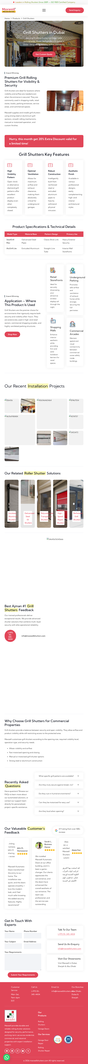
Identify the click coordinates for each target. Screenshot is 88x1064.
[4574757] (76, 422)
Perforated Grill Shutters (77, 516)
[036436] (12, 406)
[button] (44, 10)
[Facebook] (7, 1051)
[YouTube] (23, 1051)
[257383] (12, 454)
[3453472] (76, 438)
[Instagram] (17, 1051)
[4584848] (44, 438)
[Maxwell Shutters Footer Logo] (10, 1016)
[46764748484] (20, 430)
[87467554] (76, 406)
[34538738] (60, 438)
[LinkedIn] (12, 1051)
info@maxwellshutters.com (69, 948)
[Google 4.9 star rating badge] (58, 1039)
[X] (28, 1051)
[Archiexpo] (28, 406)
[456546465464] (52, 414)
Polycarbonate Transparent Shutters (47, 516)
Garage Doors (44, 1029)
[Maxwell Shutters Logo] (9, 10)
